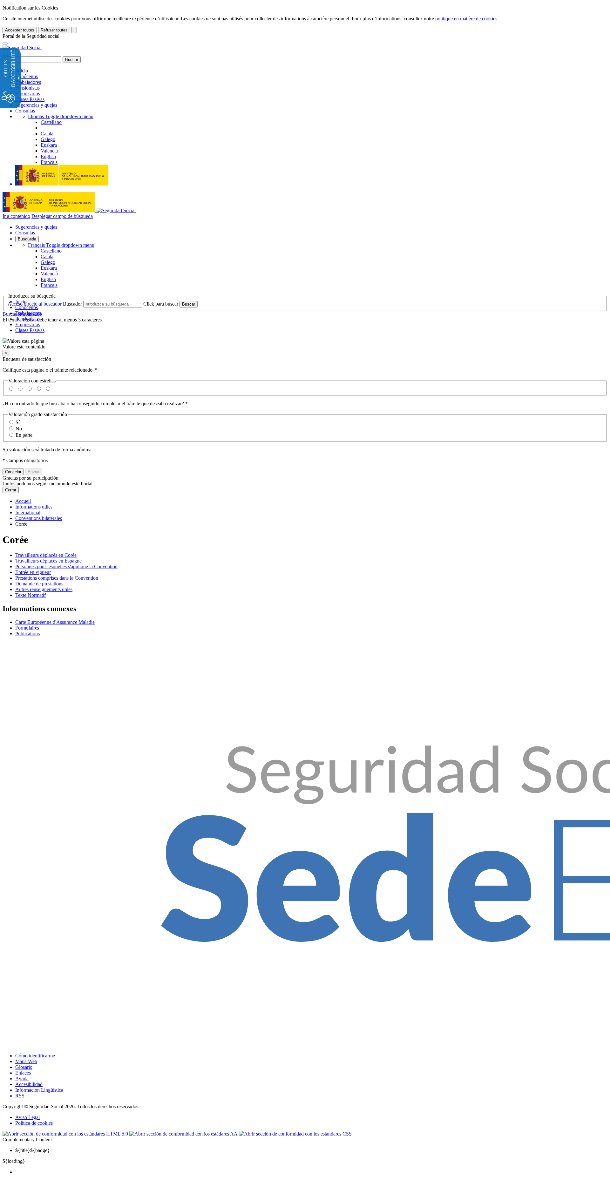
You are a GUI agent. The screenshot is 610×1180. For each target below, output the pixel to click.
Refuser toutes (54, 30)
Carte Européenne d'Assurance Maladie (55, 622)
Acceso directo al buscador (35, 304)
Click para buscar (160, 304)
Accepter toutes (19, 30)
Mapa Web (26, 1061)
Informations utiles (33, 506)
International (27, 512)
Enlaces (23, 1072)
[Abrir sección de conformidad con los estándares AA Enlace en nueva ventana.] (184, 1133)
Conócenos (26, 76)
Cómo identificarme (35, 1055)
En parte (24, 435)
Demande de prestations (39, 583)
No (19, 428)
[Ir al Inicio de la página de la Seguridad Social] (22, 47)
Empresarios (27, 93)
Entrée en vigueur (33, 572)
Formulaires (27, 627)
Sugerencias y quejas (36, 105)
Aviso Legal (27, 1117)
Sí (18, 422)
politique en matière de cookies (466, 18)
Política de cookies (34, 1123)
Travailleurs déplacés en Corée (46, 555)
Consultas (25, 110)
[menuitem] (311, 1172)
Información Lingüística (39, 1090)
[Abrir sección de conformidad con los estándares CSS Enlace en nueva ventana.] (295, 1133)
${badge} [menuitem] (32, 1150)
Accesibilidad (29, 1084)
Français (61, 245)
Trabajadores (28, 82)
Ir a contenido (16, 216)
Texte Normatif (30, 595)
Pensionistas (27, 88)
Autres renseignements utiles (43, 589)
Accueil (23, 501)
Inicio (21, 70)
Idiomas (60, 116)
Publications (27, 633)
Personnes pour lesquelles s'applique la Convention (66, 566)
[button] (305, 344)
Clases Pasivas (29, 99)
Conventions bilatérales (38, 518)
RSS (19, 1095)
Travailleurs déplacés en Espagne (48, 560)
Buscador (72, 304)
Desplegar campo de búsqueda (62, 216)
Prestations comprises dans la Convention (56, 578)
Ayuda (22, 1078)
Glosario (23, 1067)
